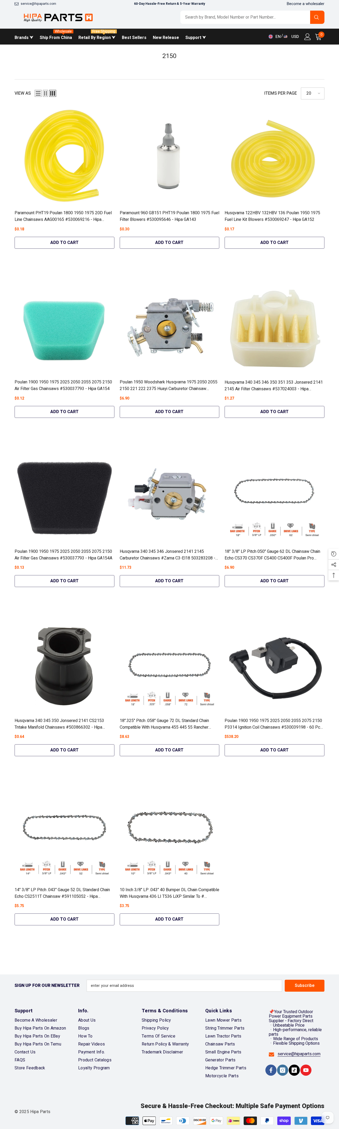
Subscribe (305, 985)
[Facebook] (270, 1070)
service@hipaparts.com (38, 3)
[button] (38, 93)
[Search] (252, 17)
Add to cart (64, 242)
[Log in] (307, 36)
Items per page (280, 93)
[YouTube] (305, 1070)
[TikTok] (294, 1070)
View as (23, 93)
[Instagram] (282, 1070)
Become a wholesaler (305, 4)
